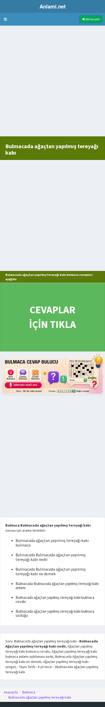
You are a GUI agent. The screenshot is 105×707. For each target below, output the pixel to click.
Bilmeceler (92, 19)
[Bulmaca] (52, 373)
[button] (5, 19)
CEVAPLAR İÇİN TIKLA (52, 317)
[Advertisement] (52, 83)
